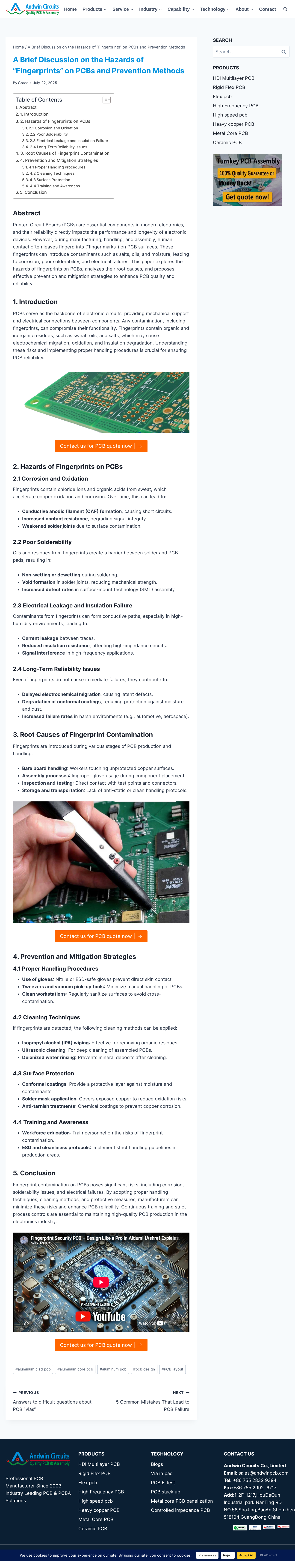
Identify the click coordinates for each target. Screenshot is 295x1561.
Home (70, 9)
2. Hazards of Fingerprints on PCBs (55, 121)
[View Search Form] (285, 9)
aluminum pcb (113, 1369)
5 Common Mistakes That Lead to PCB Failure (152, 1401)
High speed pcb (230, 115)
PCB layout (172, 1369)
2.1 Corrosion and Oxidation (53, 128)
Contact (267, 9)
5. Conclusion (33, 192)
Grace (23, 82)
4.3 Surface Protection (50, 179)
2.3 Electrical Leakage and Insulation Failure (69, 140)
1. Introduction (34, 114)
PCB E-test (163, 1482)
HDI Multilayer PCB (233, 78)
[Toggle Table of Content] (104, 100)
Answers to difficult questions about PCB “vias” (52, 1401)
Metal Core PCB (230, 133)
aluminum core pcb (75, 1369)
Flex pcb (222, 96)
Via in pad (162, 1473)
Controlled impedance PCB (180, 1510)
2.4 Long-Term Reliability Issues (58, 147)
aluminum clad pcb (33, 1369)
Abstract (28, 107)
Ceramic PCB (227, 142)
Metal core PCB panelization (182, 1501)
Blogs (157, 1464)
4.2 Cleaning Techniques (52, 173)
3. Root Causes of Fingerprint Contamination (64, 153)
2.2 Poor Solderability (49, 134)
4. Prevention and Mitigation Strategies (59, 160)
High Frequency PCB (236, 105)
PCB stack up (165, 1492)
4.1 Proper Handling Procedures (57, 167)
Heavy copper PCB (233, 124)
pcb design (144, 1369)
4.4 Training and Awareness (55, 186)
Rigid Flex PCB (229, 87)
